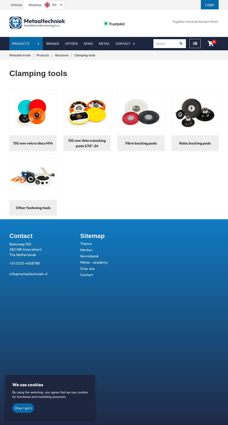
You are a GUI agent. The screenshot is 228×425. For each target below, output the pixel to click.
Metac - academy (94, 262)
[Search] (181, 43)
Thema (86, 243)
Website (16, 5)
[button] (210, 5)
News (88, 43)
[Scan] (195, 43)
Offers (71, 43)
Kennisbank (89, 256)
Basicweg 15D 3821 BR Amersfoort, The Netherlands (25, 249)
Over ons (87, 268)
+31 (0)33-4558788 (24, 263)
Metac (104, 43)
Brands (52, 43)
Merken (86, 250)
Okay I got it (23, 408)
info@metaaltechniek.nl (28, 274)
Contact (123, 43)
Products (20, 43)
